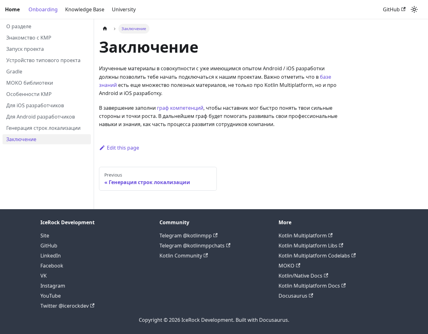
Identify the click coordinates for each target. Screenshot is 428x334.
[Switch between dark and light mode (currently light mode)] (414, 9)
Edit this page (123, 147)
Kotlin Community (180, 255)
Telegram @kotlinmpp (185, 235)
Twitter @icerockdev (64, 305)
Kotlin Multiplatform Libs (308, 245)
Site (44, 235)
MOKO (287, 265)
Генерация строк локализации (43, 128)
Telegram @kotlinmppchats (192, 245)
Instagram (52, 285)
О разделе (18, 26)
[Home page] (105, 29)
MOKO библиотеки (29, 82)
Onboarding (43, 9)
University (124, 9)
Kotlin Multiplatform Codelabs (314, 255)
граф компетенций (180, 107)
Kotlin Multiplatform (303, 235)
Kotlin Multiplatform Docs (309, 285)
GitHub (391, 9)
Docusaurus (293, 295)
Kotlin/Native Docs (300, 275)
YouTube (50, 295)
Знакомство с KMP (28, 37)
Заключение (21, 139)
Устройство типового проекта (43, 60)
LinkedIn (50, 255)
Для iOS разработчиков (35, 105)
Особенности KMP (29, 94)
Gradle (14, 71)
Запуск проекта (25, 48)
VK (43, 275)
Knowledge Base (84, 9)
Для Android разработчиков (40, 116)
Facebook (51, 265)
